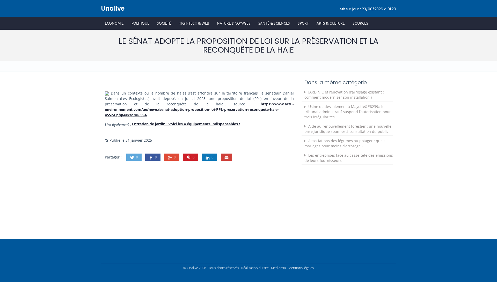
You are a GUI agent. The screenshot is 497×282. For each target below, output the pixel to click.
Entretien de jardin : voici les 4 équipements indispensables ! (186, 123)
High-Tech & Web (194, 23)
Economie (114, 23)
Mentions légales (301, 268)
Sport (303, 23)
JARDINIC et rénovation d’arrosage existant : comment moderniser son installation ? (344, 95)
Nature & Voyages (234, 23)
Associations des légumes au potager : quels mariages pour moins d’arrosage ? (344, 143)
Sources (360, 23)
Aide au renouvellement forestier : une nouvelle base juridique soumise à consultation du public (347, 129)
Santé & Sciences (274, 23)
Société (164, 23)
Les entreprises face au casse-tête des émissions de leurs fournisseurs (348, 158)
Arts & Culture (331, 23)
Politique (140, 23)
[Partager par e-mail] (226, 157)
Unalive (113, 8)
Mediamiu (278, 268)
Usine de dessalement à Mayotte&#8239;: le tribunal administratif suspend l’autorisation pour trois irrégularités (347, 111)
